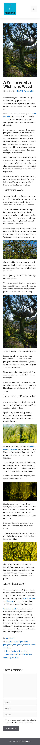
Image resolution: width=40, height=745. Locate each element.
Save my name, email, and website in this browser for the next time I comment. (21, 721)
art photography (12, 641)
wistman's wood (29, 645)
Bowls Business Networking (16, 651)
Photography (17, 645)
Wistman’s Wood (9, 609)
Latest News (10, 638)
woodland (6, 648)
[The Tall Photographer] (10, 9)
